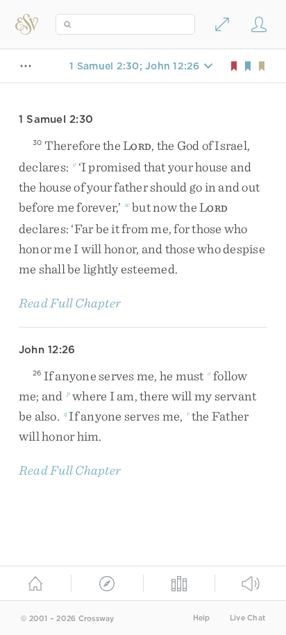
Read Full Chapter (70, 303)
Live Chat (247, 618)
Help (201, 618)
